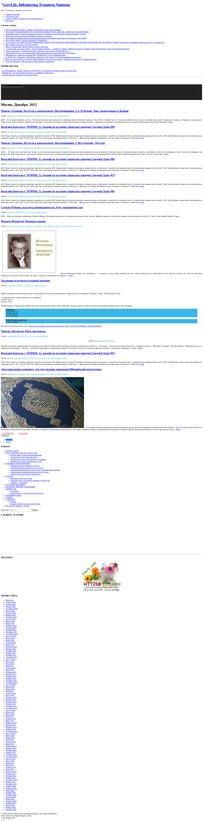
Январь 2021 (11, 607)
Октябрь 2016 (11, 681)
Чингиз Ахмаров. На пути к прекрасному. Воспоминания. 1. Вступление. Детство (53, 142)
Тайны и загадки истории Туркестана (25, 474)
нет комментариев (61, 116)
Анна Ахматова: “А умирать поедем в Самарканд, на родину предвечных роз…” (38, 51)
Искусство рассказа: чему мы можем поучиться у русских (29, 36)
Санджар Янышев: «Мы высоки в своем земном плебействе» (30, 61)
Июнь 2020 (10, 611)
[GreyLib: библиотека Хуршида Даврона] (35, 4)
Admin (9, 116)
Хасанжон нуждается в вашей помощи (25, 280)
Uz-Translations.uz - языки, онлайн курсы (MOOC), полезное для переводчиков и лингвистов (39, 71)
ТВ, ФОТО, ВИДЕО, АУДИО (17, 506)
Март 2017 (10, 670)
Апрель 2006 (11, 797)
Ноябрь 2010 (11, 786)
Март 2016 (10, 695)
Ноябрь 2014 (11, 729)
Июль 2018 (10, 638)
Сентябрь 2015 (11, 708)
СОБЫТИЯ (18, 212)
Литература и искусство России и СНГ (26, 462)
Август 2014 (11, 733)
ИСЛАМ (9, 476)
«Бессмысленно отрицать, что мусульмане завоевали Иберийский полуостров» (51, 369)
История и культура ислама (21, 478)
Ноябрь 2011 (11, 782)
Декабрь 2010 (11, 784)
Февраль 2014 (11, 746)
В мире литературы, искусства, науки (25, 504)
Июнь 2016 (10, 689)
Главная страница (13, 14)
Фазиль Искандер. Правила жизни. (23, 221)
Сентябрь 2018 (11, 634)
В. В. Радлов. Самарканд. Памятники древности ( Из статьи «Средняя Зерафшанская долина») (43, 57)
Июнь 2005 (10, 799)
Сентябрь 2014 (11, 731)
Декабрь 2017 (11, 651)
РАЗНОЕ (18, 286)
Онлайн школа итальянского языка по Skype (20, 75)
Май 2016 (9, 691)
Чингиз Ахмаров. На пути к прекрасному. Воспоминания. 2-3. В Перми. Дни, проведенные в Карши (65, 110)
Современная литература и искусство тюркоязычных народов (35, 470)
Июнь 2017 (10, 664)
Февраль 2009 (11, 788)
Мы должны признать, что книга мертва (22, 45)
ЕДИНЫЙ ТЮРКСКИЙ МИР (18, 464)
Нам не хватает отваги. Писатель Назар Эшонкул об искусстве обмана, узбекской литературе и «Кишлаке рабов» (51, 59)
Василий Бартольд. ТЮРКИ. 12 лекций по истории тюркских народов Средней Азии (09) (58, 126)
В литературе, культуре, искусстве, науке (30, 226)
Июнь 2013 (10, 763)
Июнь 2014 (10, 738)
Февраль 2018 (11, 647)
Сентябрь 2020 (11, 609)
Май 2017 (9, 666)
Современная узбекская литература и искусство (29, 472)
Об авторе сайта (12, 17)
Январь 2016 (11, 700)
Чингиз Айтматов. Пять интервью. (23, 331)
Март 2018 (10, 645)
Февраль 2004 (11, 801)
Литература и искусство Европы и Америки (28, 459)
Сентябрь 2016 (11, 683)
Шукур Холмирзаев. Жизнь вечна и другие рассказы (27, 47)
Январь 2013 (11, 774)
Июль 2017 (10, 662)
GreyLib (9, 286)
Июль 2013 (10, 761)
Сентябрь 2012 (11, 780)
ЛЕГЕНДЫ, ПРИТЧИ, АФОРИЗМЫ (20, 487)
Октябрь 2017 (11, 655)
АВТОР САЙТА (12, 451)
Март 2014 (10, 744)
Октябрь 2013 (11, 755)
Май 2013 (9, 765)
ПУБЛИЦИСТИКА (13, 495)
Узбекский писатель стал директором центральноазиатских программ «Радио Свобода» (41, 53)
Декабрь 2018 (11, 628)
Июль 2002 (10, 805)
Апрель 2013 (11, 767)
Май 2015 (9, 717)
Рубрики (9, 440)
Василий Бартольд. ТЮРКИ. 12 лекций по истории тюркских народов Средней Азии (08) (58, 159)
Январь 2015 (11, 725)
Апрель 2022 (11, 602)
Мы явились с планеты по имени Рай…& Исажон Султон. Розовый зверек (36, 55)
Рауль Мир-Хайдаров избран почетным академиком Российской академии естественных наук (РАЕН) (46, 38)
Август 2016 (11, 685)
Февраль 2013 (11, 772)
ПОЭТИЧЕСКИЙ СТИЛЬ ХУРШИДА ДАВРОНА (26, 40)
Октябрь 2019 (11, 617)
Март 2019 (10, 624)
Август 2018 (11, 636)
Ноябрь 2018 (11, 630)
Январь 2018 (11, 649)
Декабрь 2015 (11, 702)
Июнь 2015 (10, 714)
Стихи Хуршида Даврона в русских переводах (24, 19)
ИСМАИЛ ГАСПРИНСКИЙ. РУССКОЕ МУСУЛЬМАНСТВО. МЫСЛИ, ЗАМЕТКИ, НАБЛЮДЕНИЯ (47, 32)
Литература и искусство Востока (23, 457)
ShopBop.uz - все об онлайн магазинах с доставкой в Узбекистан (28, 73)
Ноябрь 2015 (11, 704)
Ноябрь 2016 (11, 678)
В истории (14, 491)
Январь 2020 (11, 615)
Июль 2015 (10, 712)
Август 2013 (11, 759)
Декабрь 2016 (11, 676)
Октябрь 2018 (11, 632)
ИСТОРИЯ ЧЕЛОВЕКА (23, 116)
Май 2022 (9, 600)
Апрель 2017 (11, 668)
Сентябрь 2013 (11, 757)
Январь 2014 (11, 748)
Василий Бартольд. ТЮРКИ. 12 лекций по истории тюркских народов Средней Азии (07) (58, 175)
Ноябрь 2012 (11, 778)
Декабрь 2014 (11, 727)
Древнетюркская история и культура (28, 132)
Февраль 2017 (11, 672)
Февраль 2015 (11, 723)
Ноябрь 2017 (11, 653)
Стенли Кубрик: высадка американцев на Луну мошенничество (42, 207)
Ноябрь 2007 (11, 793)
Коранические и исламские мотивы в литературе (30, 481)
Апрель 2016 (11, 693)
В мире (13, 502)
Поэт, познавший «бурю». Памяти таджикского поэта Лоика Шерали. (34, 30)
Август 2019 (11, 619)
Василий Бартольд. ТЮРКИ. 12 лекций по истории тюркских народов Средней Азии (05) (58, 353)
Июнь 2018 (10, 640)
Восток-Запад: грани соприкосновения (29, 374)
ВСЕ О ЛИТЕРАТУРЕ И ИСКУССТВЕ (21, 453)
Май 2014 (9, 740)
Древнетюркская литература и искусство (26, 468)
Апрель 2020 (11, 613)
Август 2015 (11, 710)
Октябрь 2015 (11, 706)
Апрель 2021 (11, 604)
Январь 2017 (11, 674)
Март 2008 (10, 791)
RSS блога (10, 21)
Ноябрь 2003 (11, 803)
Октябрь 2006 (11, 795)
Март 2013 (10, 769)
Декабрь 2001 (11, 810)
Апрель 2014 (11, 742)
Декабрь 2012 (11, 776)
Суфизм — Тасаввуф (18, 483)
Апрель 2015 (11, 719)
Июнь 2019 (10, 621)
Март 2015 (10, 721)
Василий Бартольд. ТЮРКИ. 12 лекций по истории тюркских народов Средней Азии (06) (58, 191)
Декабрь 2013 (11, 750)
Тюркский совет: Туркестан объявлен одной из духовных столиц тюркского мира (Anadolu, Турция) (46, 34)
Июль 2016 (10, 687)
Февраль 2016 (11, 698)
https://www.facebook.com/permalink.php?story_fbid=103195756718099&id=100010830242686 (65, 326)
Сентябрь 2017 (11, 657)
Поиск (8, 442)
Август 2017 (11, 659)
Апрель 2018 (11, 643)
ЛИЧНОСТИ (39, 116)
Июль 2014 (10, 736)
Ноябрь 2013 (11, 753)
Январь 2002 (11, 807)
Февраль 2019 (11, 626)
